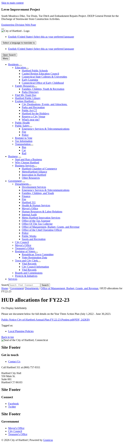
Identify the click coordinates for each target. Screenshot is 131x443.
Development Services (34, 187)
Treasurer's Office (24, 248)
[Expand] (20, 65)
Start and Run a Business (28, 159)
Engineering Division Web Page (18, 24)
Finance (26, 196)
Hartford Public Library (27, 98)
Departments (22, 184)
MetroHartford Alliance (34, 171)
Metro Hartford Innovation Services (41, 217)
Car (24, 150)
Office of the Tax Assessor (36, 220)
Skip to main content (12, 2)
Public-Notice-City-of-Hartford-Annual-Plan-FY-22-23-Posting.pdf (45, 319)
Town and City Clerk (26, 260)
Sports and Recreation (34, 239)
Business (13, 156)
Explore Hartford (24, 101)
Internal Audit (29, 214)
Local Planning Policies (21, 331)
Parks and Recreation (33, 107)
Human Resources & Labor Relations (42, 211)
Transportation (23, 144)
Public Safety (22, 125)
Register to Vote (23, 138)
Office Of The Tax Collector (37, 223)
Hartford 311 (29, 202)
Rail (24, 153)
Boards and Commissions (28, 272)
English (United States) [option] (41, 48)
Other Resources (31, 177)
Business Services (24, 165)
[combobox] (18, 43)
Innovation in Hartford (34, 174)
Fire (24, 131)
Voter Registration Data (34, 257)
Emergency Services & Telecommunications (45, 128)
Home (4, 288)
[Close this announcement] (2, 28)
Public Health (22, 122)
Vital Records (29, 263)
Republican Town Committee (38, 254)
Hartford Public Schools (35, 70)
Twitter (12, 406)
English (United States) (41, 36)
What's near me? (31, 119)
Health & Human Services (36, 205)
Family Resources (24, 85)
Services (12, 279)
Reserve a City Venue (33, 116)
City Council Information (35, 266)
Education (20, 67)
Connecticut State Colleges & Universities (44, 76)
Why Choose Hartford (27, 162)
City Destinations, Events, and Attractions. (44, 104)
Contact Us (14, 361)
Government (15, 180)
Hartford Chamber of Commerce (39, 168)
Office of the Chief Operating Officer (42, 229)
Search (5, 284)
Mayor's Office (30, 208)
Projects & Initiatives (26, 275)
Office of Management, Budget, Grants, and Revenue (50, 226)
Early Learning (30, 79)
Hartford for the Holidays (35, 113)
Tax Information (23, 141)
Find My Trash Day (25, 95)
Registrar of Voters (25, 251)
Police (25, 134)
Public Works (29, 236)
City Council (22, 242)
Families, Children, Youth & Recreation (43, 89)
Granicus (48, 440)
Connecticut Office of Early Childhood (43, 82)
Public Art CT (29, 110)
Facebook (13, 403)
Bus (24, 147)
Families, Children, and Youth (38, 193)
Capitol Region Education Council (40, 73)
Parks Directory (30, 92)
